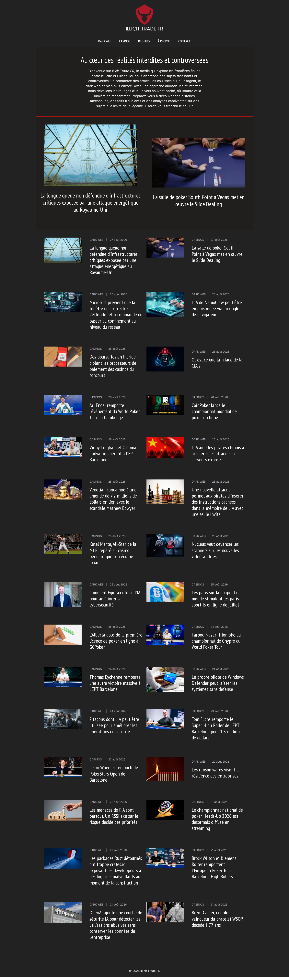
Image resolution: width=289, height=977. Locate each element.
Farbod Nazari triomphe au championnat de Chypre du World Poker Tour (216, 640)
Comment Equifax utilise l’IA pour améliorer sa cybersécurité (114, 598)
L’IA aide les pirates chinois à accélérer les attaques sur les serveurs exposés (218, 453)
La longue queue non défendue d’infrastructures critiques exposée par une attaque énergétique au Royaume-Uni (90, 202)
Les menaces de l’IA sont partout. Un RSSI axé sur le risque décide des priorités (113, 816)
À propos (164, 41)
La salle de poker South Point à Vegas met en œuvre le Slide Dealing (199, 200)
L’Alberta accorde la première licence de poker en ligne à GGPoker (115, 640)
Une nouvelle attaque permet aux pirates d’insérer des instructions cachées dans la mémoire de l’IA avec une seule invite (217, 501)
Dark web (104, 41)
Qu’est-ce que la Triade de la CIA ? (217, 362)
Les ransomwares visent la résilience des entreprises (216, 772)
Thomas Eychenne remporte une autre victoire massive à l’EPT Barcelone (115, 683)
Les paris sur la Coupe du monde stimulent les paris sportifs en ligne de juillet (215, 598)
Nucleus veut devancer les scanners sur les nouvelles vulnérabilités (215, 550)
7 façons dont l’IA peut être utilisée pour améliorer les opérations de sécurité (114, 725)
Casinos (124, 41)
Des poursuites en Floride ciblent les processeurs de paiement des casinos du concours (112, 365)
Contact (184, 41)
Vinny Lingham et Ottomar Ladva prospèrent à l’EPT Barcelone (113, 453)
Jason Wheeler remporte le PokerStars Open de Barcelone (113, 773)
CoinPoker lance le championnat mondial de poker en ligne (214, 411)
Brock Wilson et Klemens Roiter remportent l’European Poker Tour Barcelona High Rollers (214, 867)
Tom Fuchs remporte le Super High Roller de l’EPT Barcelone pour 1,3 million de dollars (216, 728)
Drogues (144, 41)
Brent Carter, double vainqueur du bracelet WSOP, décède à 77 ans (217, 918)
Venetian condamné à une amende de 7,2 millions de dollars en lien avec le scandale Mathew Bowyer (113, 498)
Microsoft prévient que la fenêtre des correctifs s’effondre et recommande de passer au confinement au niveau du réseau (115, 314)
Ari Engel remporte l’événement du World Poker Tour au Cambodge (114, 411)
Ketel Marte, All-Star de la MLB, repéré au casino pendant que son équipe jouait (112, 553)
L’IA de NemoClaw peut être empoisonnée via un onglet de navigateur (217, 308)
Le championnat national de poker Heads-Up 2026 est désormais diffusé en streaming (217, 819)
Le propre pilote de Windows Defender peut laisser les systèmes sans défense (218, 683)
